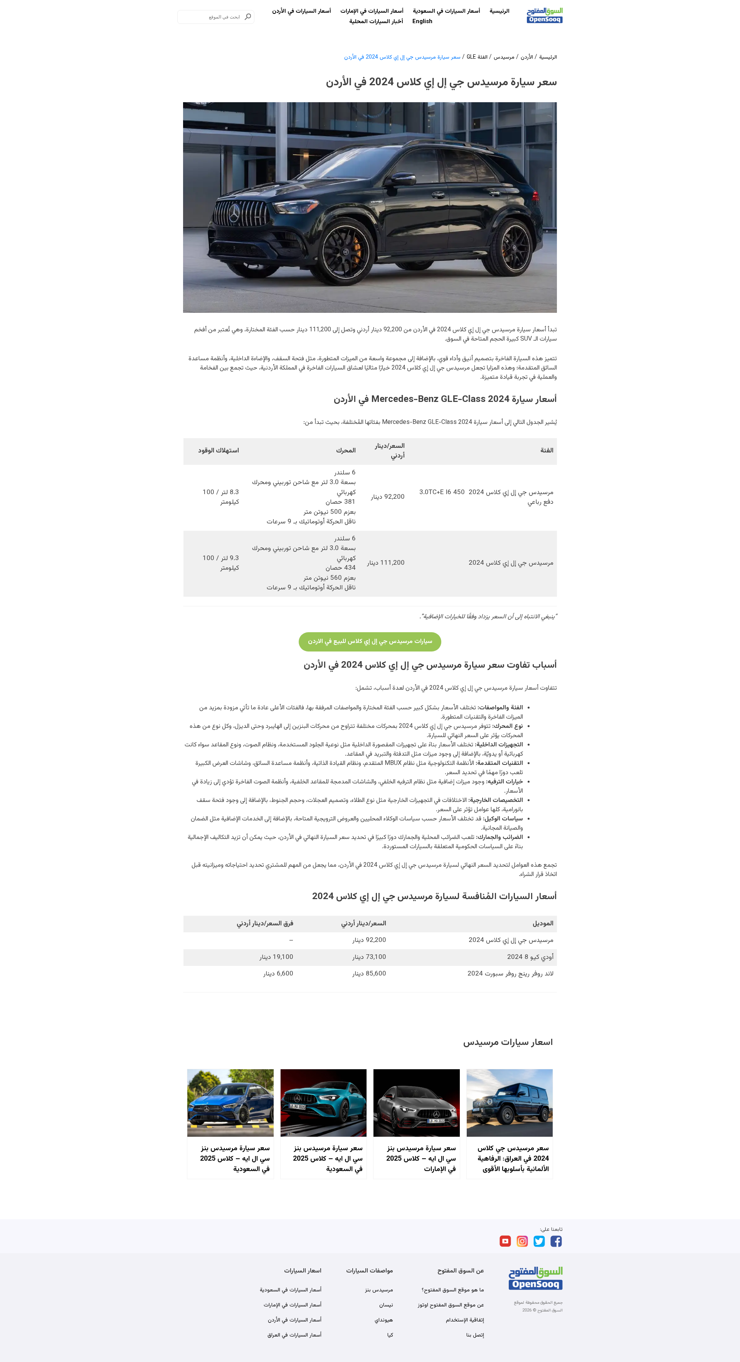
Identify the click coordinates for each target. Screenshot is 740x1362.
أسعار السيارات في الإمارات (372, 11)
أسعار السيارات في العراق (294, 1335)
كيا (390, 1335)
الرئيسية (499, 11)
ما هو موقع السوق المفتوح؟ (453, 1290)
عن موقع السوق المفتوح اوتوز (451, 1305)
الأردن (527, 57)
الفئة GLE (477, 57)
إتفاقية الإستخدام (465, 1320)
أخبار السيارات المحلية (376, 21)
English (422, 21)
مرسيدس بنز (379, 1290)
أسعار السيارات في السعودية (446, 11)
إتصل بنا (475, 1335)
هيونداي (384, 1320)
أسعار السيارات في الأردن (301, 11)
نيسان (386, 1305)
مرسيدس (504, 57)
